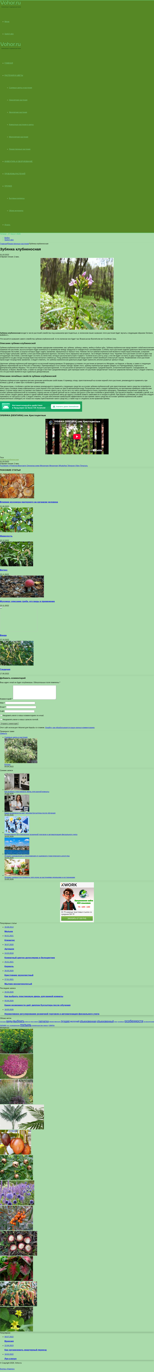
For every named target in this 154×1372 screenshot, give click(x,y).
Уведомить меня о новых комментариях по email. (23, 715)
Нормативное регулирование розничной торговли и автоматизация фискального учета (41, 834)
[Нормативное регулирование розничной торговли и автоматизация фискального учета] (17, 832)
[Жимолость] (16, 532)
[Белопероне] (18, 1306)
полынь (25, 1025)
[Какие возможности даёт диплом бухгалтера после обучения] (17, 811)
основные (121, 1021)
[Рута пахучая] (16, 1053)
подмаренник (15, 1025)
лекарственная (54, 1021)
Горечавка (3, 1021)
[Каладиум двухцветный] (16, 1280)
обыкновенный (105, 1021)
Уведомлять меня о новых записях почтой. (20, 720)
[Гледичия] (17, 665)
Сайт (2, 711)
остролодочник (149, 1021)
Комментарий (6, 699)
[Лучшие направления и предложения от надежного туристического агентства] (17, 854)
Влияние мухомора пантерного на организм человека (29, 502)
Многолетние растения (18, 137)
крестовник (34, 1021)
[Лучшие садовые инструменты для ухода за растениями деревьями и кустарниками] (17, 875)
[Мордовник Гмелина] (17, 1205)
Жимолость (6, 536)
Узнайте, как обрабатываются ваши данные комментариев (69, 728)
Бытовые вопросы (17, 198)
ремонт (45, 1025)
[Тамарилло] (15, 1154)
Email (3, 707)
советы (52, 1025)
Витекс (4, 570)
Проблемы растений (15, 174)
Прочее (8, 186)
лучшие (65, 1021)
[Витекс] (16, 566)
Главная (3, 244)
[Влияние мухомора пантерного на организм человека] (17, 498)
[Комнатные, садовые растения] (10, 7)
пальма (3, 1025)
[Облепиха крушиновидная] (16, 1230)
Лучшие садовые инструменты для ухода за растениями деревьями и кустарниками (40, 877)
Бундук (7, 765)
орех (115, 1021)
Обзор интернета (16, 211)
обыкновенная (88, 1021)
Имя (2, 703)
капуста (27, 1021)
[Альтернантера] (16, 1078)
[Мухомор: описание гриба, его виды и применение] (22, 597)
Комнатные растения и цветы (21, 125)
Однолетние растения (18, 100)
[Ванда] (18, 631)
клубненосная (13, 460)
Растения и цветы (14, 75)
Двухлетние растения (18, 112)
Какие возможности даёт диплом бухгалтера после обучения (30, 813)
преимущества (37, 1025)
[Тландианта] (16, 1331)
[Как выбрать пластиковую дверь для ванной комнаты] (17, 790)
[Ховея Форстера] (22, 1129)
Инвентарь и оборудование (19, 161)
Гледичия (5, 669)
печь (8, 1025)
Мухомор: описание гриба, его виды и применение (27, 601)
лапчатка (43, 1021)
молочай (74, 1021)
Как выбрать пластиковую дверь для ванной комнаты (27, 792)
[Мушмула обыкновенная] (16, 1179)
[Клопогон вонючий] (16, 1103)
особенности (133, 1021)
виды (9, 1021)
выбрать (19, 1021)
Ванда (3, 635)
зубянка (3, 460)
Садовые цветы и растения (20, 88)
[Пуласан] (18, 1255)
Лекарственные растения (19, 149)
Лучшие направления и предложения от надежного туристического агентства (37, 856)
